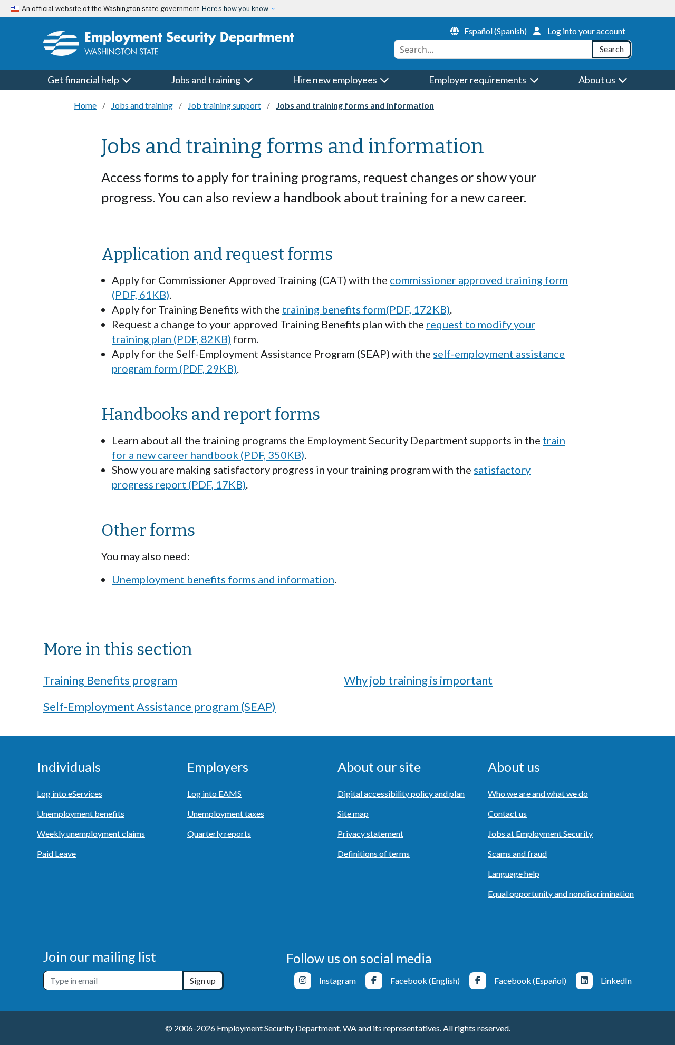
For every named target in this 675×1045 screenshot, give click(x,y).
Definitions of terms (374, 853)
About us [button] (597, 79)
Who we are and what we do (538, 793)
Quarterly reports (219, 833)
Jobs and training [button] (206, 79)
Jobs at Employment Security (540, 833)
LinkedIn (616, 980)
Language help (513, 873)
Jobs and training (142, 105)
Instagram (337, 980)
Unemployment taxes (225, 813)
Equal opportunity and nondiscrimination (561, 893)
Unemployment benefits (80, 813)
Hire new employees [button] (336, 79)
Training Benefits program (110, 680)
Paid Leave (56, 853)
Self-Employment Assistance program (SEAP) (159, 706)
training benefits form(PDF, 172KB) (366, 309)
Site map (353, 813)
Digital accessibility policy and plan (401, 793)
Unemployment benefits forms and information (223, 579)
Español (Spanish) (495, 31)
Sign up (203, 980)
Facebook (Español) (530, 980)
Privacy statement (370, 833)
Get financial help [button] (84, 79)
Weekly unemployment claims (91, 833)
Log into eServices (69, 793)
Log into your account (586, 31)
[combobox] (493, 49)
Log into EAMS (214, 793)
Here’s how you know (236, 9)
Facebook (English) (425, 980)
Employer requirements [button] (478, 79)
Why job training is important (418, 680)
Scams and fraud (517, 853)
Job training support (224, 105)
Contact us (507, 813)
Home (85, 105)
